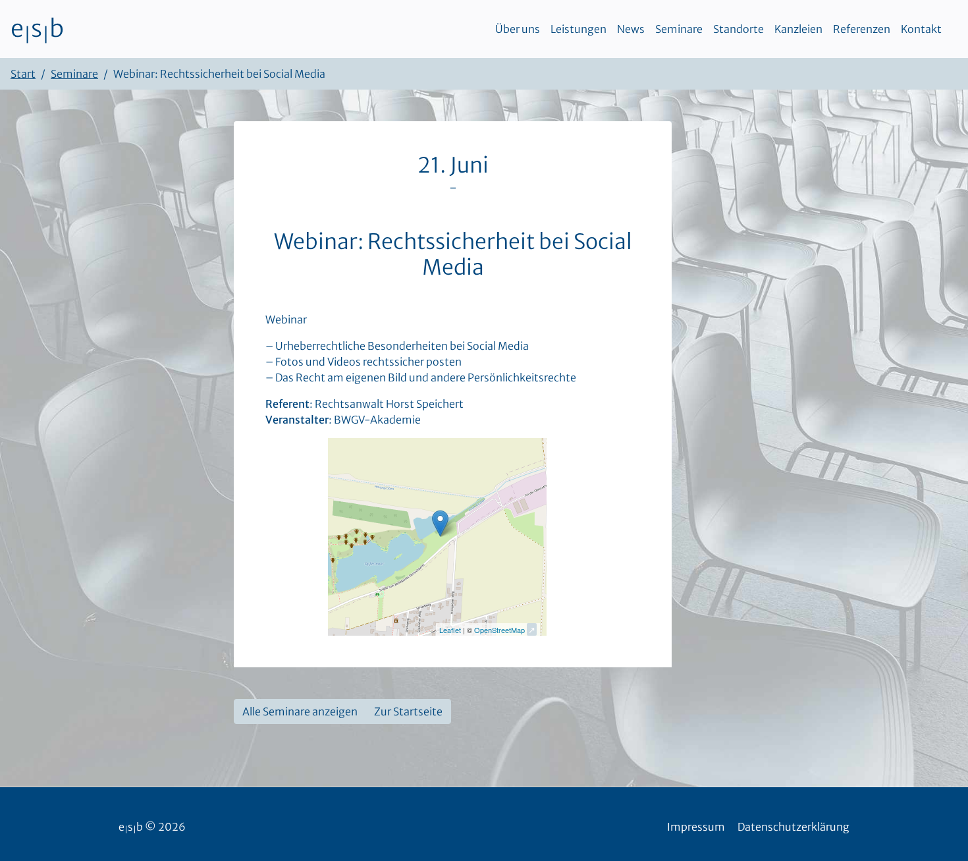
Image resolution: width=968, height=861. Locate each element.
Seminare (679, 29)
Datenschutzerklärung (793, 826)
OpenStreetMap (499, 630)
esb (37, 29)
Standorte (738, 29)
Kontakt (921, 29)
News (631, 29)
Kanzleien (798, 29)
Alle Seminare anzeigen (300, 711)
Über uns (517, 29)
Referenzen (861, 29)
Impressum (696, 826)
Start (23, 73)
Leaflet (450, 630)
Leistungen (578, 29)
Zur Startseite (408, 711)
